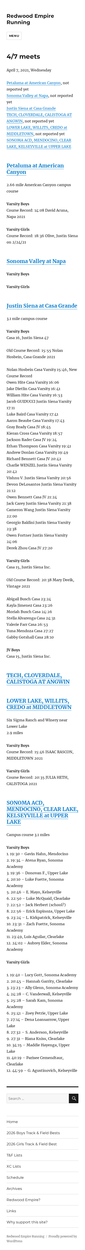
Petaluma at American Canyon (34, 83)
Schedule (15, 1177)
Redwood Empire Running (25, 1236)
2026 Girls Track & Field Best (32, 1144)
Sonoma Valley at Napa (27, 95)
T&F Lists (14, 1155)
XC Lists (14, 1166)
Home (12, 1122)
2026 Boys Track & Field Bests (33, 1133)
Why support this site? (27, 1222)
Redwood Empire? (23, 1200)
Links (11, 1211)
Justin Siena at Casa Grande (31, 108)
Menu (14, 36)
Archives (14, 1189)
